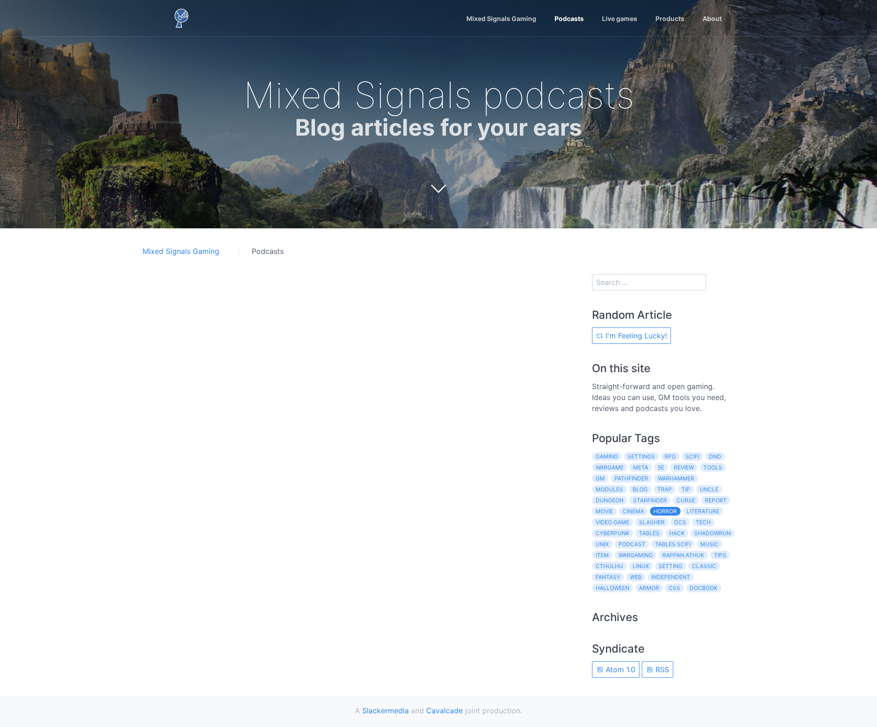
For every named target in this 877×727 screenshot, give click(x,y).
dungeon (609, 500)
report (716, 500)
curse (685, 500)
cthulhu (609, 566)
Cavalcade (444, 710)
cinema (633, 511)
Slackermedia (385, 710)
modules (609, 489)
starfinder (650, 500)
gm (600, 478)
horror (665, 511)
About (712, 18)
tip (686, 489)
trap (664, 489)
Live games (619, 18)
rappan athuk (683, 555)
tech (703, 522)
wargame (609, 467)
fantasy (608, 577)
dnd (715, 456)
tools (712, 467)
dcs (680, 522)
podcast (631, 544)
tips (720, 555)
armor (649, 588)
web (636, 577)
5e (661, 467)
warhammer (676, 478)
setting (670, 566)
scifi (692, 456)
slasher (652, 522)
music (709, 544)
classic (704, 566)
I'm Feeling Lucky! (635, 335)
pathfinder (631, 478)
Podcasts (569, 18)
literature (703, 511)
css (674, 588)
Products (669, 18)
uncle (709, 489)
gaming (607, 456)
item (602, 555)
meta (640, 467)
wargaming (635, 555)
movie (604, 511)
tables (649, 533)
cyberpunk (612, 533)
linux (641, 566)
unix (602, 544)
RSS (661, 669)
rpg (670, 456)
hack (677, 533)
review (684, 467)
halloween (612, 588)
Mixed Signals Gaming (501, 18)
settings (641, 456)
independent (670, 577)
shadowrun (712, 533)
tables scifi (673, 544)
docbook (704, 588)
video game (612, 522)
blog (640, 489)
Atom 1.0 (619, 669)
